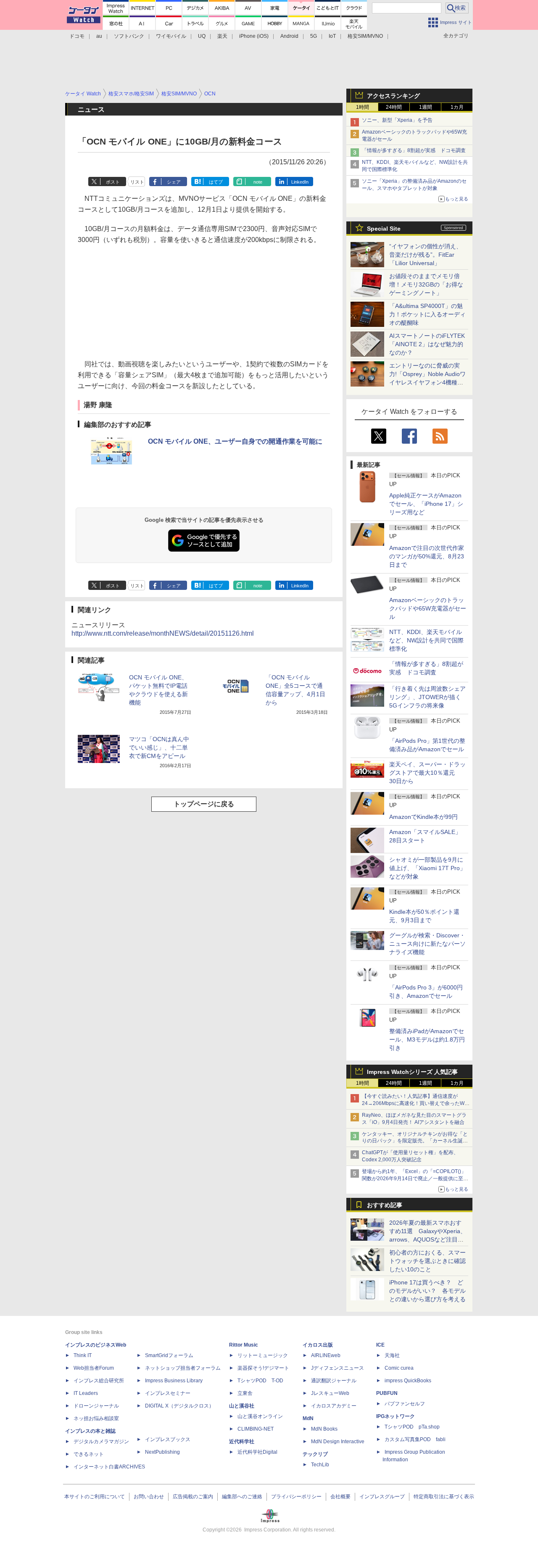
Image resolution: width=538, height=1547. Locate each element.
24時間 (394, 107)
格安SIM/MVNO (365, 36)
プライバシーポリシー (296, 1497)
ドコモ (76, 36)
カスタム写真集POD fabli (415, 1439)
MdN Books (324, 1429)
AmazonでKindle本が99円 (423, 816)
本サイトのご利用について (94, 1497)
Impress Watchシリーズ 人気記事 (412, 1071)
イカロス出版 (318, 1345)
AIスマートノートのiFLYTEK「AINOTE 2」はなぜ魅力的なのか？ (427, 344)
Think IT (83, 1355)
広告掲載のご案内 (193, 1497)
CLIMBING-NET (255, 1429)
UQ (202, 36)
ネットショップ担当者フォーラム (183, 1368)
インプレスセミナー (167, 1393)
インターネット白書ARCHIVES (109, 1467)
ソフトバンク (129, 36)
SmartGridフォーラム (169, 1355)
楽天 (222, 36)
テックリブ (315, 1454)
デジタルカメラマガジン (101, 1441)
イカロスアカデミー (333, 1406)
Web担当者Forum (94, 1368)
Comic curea (399, 1368)
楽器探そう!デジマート (263, 1368)
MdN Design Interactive (337, 1441)
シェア (174, 181)
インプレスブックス (167, 1439)
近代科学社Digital (257, 1452)
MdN (308, 1418)
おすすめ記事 (384, 1205)
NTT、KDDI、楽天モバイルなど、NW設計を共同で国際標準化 (426, 640)
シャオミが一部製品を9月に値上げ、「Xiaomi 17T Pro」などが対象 (427, 868)
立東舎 (245, 1393)
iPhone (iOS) (254, 36)
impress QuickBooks (408, 1381)
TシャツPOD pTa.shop (412, 1427)
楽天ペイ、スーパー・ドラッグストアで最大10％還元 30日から (427, 772)
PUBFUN (387, 1393)
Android (289, 36)
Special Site (384, 228)
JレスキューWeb (330, 1393)
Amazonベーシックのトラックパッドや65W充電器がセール (427, 608)
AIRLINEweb (325, 1355)
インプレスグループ (382, 1497)
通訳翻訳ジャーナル (333, 1381)
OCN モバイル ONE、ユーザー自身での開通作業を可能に (235, 441)
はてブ (216, 181)
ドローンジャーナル (96, 1406)
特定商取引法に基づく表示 (444, 1497)
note (257, 181)
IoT (332, 36)
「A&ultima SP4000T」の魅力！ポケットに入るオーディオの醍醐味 (427, 314)
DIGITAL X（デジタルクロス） (179, 1406)
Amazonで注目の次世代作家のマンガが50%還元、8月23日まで (426, 556)
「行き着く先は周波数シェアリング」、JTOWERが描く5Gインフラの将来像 (427, 697)
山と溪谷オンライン (260, 1416)
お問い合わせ (149, 1497)
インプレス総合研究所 (99, 1381)
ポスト (113, 181)
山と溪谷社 (241, 1406)
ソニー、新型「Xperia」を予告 (397, 120)
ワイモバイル (171, 36)
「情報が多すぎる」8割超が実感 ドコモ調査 (414, 150)
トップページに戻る (204, 804)
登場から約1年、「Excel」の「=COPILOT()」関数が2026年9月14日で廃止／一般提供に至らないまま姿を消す (415, 1178)
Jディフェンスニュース (337, 1368)
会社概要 (340, 1497)
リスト (137, 181)
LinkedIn (300, 181)
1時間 (362, 107)
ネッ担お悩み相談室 (96, 1418)
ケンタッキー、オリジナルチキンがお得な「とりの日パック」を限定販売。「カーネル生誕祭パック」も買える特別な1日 (415, 1141)
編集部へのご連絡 (242, 1497)
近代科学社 (241, 1441)
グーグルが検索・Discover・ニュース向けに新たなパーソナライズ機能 (427, 943)
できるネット (89, 1454)
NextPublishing (162, 1452)
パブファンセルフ (405, 1404)
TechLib (320, 1465)
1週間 (425, 107)
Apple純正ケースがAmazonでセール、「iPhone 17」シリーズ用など (426, 504)
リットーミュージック (262, 1355)
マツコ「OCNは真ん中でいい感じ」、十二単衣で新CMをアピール (159, 747)
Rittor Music (243, 1345)
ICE (380, 1345)
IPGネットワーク (395, 1416)
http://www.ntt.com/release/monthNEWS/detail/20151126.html (162, 633)
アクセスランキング (393, 95)
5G (313, 36)
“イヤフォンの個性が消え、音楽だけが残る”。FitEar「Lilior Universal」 (425, 254)
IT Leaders (86, 1393)
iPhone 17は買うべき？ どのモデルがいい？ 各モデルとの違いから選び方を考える (427, 1290)
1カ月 (457, 107)
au (99, 36)
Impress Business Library (174, 1381)
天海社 (392, 1355)
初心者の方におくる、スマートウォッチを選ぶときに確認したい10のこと (427, 1261)
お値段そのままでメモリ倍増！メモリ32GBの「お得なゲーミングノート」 (426, 284)
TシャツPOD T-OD (260, 1381)
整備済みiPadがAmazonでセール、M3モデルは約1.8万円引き (427, 1039)
